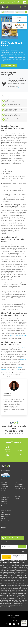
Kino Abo (3, 518)
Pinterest (16, 369)
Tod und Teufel (4, 592)
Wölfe (25, 600)
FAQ (16, 482)
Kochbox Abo (4, 503)
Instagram (3, 369)
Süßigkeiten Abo (5, 516)
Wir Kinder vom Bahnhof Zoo (19, 567)
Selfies (22, 585)
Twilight (2, 569)
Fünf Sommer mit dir (12, 597)
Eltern (5, 332)
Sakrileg (8, 593)
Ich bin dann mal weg (10, 569)
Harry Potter (23, 562)
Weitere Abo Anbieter (20, 492)
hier (23, 551)
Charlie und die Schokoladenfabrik (9, 572)
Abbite (1, 601)
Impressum (14, 613)
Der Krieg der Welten (5, 567)
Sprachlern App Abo (6, 510)
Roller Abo (3, 512)
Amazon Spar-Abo (5, 520)
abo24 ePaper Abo (19, 486)
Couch (25, 335)
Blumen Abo (4, 482)
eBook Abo (3, 488)
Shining (11, 601)
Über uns (17, 496)
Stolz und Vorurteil (19, 565)
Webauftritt (24, 348)
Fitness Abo (4, 501)
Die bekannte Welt (18, 603)
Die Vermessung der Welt (18, 588)
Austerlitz (6, 601)
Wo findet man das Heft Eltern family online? (15, 119)
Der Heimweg (8, 585)
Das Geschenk (16, 585)
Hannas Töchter (14, 590)
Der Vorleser (15, 592)
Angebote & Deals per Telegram (14, 537)
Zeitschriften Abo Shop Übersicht (20, 489)
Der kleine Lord (4, 564)
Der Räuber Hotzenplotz (9, 580)
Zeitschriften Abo (9, 12)
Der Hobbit (21, 572)
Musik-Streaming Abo (6, 514)
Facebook (19, 367)
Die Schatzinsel (18, 582)
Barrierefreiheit (19, 484)
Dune (26, 565)
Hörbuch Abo (4, 486)
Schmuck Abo (4, 505)
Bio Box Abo (4, 508)
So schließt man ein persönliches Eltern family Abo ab (13, 110)
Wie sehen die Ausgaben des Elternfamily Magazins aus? (12, 105)
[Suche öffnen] (20, 7)
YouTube (9, 369)
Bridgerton (6, 590)
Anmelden (22, 546)
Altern (16, 605)
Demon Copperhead (5, 600)
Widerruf (14, 620)
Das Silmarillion (18, 601)
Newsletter (17, 494)
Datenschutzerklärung (14, 615)
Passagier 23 (12, 595)
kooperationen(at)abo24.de (15, 88)
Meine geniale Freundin (17, 600)
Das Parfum (14, 593)
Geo (11, 335)
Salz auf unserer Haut (14, 578)
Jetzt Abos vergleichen (9, 65)
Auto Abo (21, 12)
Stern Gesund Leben (17, 335)
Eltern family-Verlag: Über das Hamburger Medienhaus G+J (13, 114)
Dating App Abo (5, 522)
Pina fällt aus (8, 606)
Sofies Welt (7, 577)
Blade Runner (10, 574)
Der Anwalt (9, 583)
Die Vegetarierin (20, 598)
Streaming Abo (5, 497)
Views (17, 595)
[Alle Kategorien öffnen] (25, 7)
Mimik (9, 588)
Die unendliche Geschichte (14, 570)
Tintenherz (20, 593)
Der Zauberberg (10, 565)
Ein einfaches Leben (10, 598)
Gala (4, 337)
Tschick (10, 592)
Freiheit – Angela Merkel (15, 564)
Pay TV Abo (3, 495)
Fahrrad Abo (4, 499)
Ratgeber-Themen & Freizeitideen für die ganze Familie (15, 100)
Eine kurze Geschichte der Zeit (12, 575)
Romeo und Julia (15, 577)
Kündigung (14, 617)
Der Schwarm (22, 590)
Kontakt (17, 498)
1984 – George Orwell (22, 569)
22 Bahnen (11, 605)
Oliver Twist (3, 570)
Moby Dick (24, 570)
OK (25, 2)
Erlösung (18, 587)
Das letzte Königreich (10, 587)
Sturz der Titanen (8, 582)
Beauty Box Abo (5, 493)
